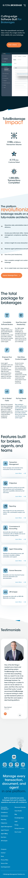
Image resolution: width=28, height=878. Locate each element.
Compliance (4, 812)
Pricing (16, 825)
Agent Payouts (5, 830)
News (2, 856)
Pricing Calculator (19, 828)
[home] (12, 5)
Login (16, 821)
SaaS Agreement (5, 867)
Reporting (3, 819)
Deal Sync (3, 837)
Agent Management (6, 826)
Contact (3, 853)
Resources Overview (20, 807)
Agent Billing (4, 833)
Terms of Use (4, 863)
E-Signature (4, 823)
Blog (16, 814)
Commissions (4, 816)
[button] (24, 5)
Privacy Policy (4, 860)
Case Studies (18, 811)
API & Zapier (4, 840)
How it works (18, 832)
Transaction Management (4, 808)
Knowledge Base (19, 818)
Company (3, 849)
